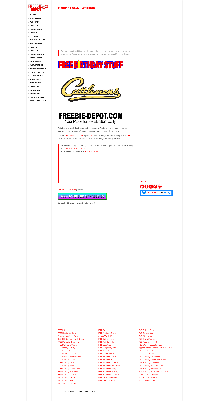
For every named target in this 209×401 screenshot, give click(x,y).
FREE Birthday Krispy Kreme (150, 357)
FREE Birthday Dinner (66, 359)
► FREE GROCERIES (34, 18)
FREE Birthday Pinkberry (108, 371)
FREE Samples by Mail (107, 348)
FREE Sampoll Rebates (67, 383)
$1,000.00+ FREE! (105, 336)
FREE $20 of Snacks (106, 354)
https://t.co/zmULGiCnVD (76, 148)
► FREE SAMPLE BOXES (36, 54)
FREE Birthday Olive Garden (69, 368)
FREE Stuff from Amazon (148, 351)
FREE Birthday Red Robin (108, 362)
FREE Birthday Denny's (67, 377)
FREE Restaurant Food (148, 342)
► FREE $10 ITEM (33, 22)
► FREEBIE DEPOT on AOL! (37, 101)
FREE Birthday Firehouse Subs (151, 365)
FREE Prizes (62, 330)
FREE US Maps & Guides (68, 354)
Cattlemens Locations (67, 190)
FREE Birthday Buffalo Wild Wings (152, 359)
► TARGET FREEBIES (34, 61)
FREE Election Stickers (67, 333)
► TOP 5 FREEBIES (34, 90)
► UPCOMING (33, 36)
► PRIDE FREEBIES (34, 94)
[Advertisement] (95, 29)
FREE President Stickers (107, 333)
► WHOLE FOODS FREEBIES (37, 69)
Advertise (79, 391)
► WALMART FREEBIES (35, 65)
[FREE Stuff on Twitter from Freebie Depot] (142, 188)
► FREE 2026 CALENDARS (36, 97)
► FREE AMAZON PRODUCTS (37, 44)
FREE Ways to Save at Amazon (151, 345)
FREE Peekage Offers (106, 380)
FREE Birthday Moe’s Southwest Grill (153, 371)
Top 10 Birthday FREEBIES (149, 374)
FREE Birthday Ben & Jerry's (109, 374)
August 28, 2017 (91, 151)
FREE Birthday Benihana (68, 365)
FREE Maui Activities (106, 345)
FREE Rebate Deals (65, 351)
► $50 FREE (32, 15)
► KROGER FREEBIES (35, 58)
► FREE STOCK (33, 26)
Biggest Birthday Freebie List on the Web (155, 348)
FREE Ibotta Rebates (147, 380)
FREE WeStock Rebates (107, 377)
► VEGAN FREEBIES (34, 79)
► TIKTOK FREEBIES (34, 83)
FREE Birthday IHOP (106, 359)
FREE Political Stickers (147, 330)
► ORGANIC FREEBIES (35, 76)
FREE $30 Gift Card (105, 351)
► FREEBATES (32, 33)
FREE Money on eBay (66, 348)
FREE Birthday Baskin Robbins (151, 362)
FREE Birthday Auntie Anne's (109, 365)
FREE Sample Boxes (146, 333)
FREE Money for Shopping (68, 342)
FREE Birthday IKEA (65, 380)
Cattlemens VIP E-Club (74, 135)
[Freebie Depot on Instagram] (159, 188)
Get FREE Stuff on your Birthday (71, 339)
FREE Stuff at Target (147, 339)
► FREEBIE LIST (33, 47)
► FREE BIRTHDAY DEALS (36, 40)
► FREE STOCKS (33, 51)
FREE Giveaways (145, 336)
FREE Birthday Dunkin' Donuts (70, 374)
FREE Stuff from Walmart (68, 345)
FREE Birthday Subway (107, 368)
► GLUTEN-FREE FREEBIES (36, 72)
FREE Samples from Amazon (69, 357)
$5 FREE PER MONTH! (147, 354)
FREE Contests (104, 330)
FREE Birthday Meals (66, 362)
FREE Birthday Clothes (107, 357)
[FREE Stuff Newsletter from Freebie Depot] (151, 188)
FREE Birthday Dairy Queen (150, 368)
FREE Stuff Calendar (106, 342)
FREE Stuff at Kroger (106, 339)
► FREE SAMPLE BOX (35, 29)
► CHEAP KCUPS (33, 86)
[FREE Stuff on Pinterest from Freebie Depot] (155, 188)
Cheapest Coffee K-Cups (68, 336)
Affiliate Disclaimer (69, 391)
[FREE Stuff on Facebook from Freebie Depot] (146, 188)
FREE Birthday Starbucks (68, 371)
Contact (93, 391)
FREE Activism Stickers (148, 377)
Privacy (86, 391)
